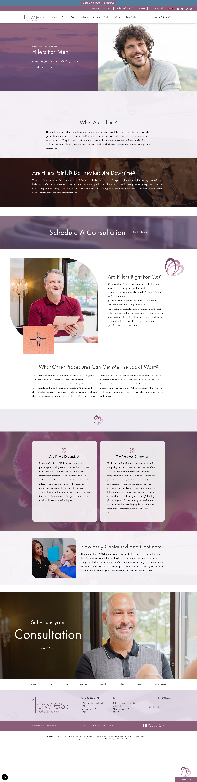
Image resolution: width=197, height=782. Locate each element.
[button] (5, 777)
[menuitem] (55, 17)
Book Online (140, 232)
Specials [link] (96, 17)
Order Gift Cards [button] (124, 8)
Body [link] (73, 17)
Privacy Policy (102, 725)
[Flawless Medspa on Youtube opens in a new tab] (159, 707)
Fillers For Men (51, 46)
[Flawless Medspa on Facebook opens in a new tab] (145, 707)
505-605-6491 (122, 739)
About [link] (54, 17)
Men (41, 46)
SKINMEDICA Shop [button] (100, 8)
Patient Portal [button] (156, 8)
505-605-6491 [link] (166, 17)
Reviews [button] (141, 8)
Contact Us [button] (186, 779)
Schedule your (48, 630)
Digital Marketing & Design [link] (156, 725)
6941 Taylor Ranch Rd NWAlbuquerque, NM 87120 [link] (92, 708)
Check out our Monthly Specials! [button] (98, 3)
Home (34, 46)
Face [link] (64, 17)
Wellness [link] (84, 17)
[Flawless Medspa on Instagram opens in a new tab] (150, 707)
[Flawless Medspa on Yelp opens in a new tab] (154, 707)
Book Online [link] (131, 17)
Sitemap (111, 725)
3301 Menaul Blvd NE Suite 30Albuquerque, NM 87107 (124, 708)
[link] (90, 698)
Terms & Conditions (89, 725)
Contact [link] (118, 17)
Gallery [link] (107, 17)
